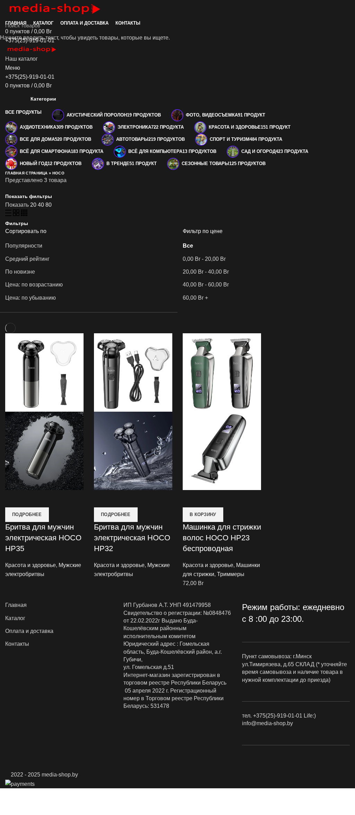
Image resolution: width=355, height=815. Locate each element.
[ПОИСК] (345, 25)
